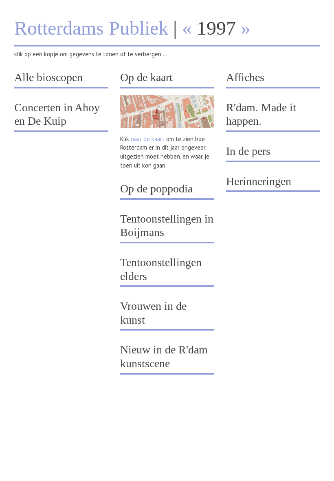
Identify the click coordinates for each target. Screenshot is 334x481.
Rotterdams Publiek (91, 28)
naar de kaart (148, 139)
